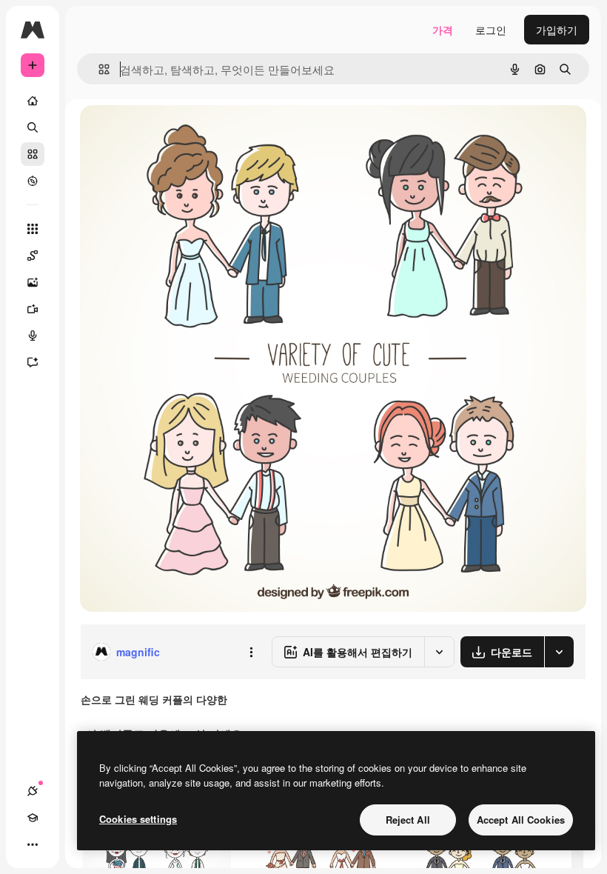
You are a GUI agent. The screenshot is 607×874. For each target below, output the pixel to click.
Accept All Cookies (521, 820)
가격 (442, 29)
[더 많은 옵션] (251, 652)
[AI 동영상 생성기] (32, 309)
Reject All (408, 820)
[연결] (32, 791)
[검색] (32, 127)
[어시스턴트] (32, 362)
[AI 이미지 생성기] (32, 282)
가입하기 (556, 29)
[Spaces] (32, 255)
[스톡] (32, 154)
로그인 (490, 29)
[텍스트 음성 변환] (32, 335)
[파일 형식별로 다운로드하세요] (559, 651)
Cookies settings (138, 819)
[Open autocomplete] (98, 69)
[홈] (32, 101)
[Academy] (32, 818)
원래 (165, 133)
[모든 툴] (32, 229)
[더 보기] (32, 844)
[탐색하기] (32, 181)
